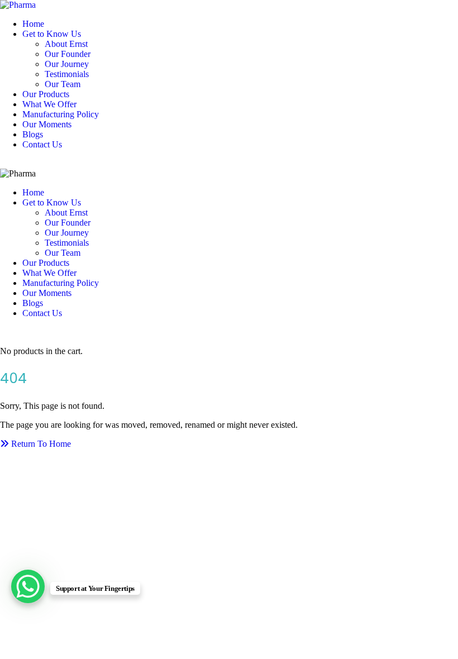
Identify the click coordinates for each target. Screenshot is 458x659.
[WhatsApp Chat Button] (28, 586)
